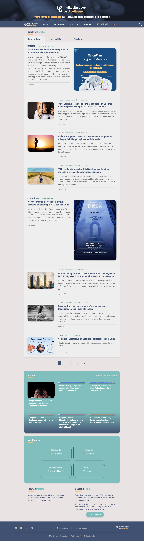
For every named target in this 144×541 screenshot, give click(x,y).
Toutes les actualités (106, 375)
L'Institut (75, 24)
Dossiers (78, 39)
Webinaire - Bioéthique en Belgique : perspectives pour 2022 (86, 338)
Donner (104, 24)
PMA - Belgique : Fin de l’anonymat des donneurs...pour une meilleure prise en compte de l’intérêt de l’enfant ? (86, 105)
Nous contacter (63, 528)
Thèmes (45, 24)
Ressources (59, 24)
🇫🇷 (114, 24)
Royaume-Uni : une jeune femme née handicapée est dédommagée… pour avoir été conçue (82, 307)
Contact (88, 24)
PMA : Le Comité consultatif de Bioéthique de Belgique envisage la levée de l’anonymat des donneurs (83, 170)
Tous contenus (34, 39)
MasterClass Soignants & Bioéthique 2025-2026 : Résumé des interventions (48, 51)
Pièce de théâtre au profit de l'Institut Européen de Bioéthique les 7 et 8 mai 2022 (48, 203)
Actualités (56, 39)
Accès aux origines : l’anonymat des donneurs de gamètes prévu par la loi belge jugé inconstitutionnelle (85, 138)
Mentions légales (80, 528)
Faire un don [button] (94, 514)
